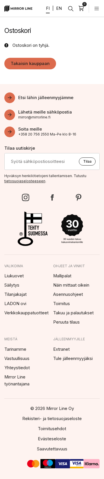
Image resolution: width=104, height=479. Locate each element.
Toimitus (61, 303)
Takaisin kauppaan (30, 63)
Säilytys (11, 285)
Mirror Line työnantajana (16, 380)
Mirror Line (18, 8)
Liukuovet (14, 276)
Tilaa (87, 161)
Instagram (25, 197)
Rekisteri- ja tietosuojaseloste (52, 418)
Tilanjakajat (15, 294)
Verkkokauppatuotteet (26, 312)
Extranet (61, 349)
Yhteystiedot (17, 367)
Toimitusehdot (52, 428)
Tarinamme (15, 349)
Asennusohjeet (68, 294)
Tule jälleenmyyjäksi (73, 358)
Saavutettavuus (52, 449)
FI (48, 8)
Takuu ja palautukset (73, 312)
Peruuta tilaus (66, 322)
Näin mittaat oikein (71, 285)
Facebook (52, 197)
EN (59, 8)
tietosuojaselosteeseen (24, 181)
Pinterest (78, 197)
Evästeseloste (52, 438)
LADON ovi (15, 303)
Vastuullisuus (16, 358)
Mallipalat (62, 276)
